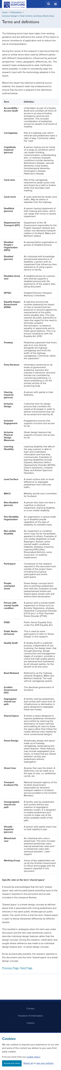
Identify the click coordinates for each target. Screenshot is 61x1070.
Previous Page (10, 968)
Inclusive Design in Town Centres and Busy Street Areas (28, 16)
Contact (30, 1008)
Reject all (28, 1063)
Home (5, 12)
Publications (16, 12)
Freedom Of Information (30, 1015)
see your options (44, 1063)
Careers (30, 1023)
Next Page (26, 968)
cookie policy (33, 1056)
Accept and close (12, 1063)
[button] (49, 4)
